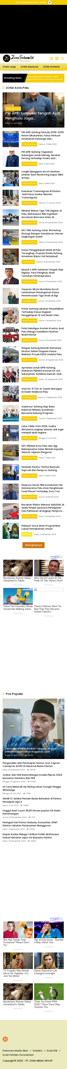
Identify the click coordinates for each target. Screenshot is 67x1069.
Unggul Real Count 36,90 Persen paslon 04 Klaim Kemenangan (31, 812)
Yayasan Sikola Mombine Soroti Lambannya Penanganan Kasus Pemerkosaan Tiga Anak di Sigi (40, 292)
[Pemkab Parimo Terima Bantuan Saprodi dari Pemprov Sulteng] (11, 472)
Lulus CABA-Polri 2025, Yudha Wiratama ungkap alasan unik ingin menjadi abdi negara (42, 429)
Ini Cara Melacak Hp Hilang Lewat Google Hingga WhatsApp (32, 788)
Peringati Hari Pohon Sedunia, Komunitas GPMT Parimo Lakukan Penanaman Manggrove (30, 824)
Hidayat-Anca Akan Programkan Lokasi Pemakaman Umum (40, 527)
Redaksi (37, 1050)
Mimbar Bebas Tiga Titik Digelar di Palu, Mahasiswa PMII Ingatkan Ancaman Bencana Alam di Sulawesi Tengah (41, 215)
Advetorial (27, 534)
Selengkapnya (33, 545)
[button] (51, 58)
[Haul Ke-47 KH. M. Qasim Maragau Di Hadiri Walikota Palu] (11, 394)
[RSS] (5, 1039)
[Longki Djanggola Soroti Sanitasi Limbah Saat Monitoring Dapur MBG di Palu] (11, 178)
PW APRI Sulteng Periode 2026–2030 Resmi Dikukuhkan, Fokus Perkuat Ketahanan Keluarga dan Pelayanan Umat (42, 137)
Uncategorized (29, 301)
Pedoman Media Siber (15, 1050)
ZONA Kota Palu (13, 108)
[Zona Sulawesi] (24, 58)
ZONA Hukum (28, 262)
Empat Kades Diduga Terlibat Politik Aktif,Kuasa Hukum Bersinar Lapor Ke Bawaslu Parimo (31, 836)
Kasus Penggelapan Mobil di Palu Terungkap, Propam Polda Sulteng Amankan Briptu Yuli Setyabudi (41, 253)
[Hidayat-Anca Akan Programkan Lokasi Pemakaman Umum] (11, 531)
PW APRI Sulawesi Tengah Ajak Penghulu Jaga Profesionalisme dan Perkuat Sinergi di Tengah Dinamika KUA (32, 116)
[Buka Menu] (57, 58)
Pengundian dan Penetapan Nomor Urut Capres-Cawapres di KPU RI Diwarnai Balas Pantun (32, 765)
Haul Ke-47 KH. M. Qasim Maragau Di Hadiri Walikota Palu (41, 390)
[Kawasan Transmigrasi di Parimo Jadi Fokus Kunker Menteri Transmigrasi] (11, 198)
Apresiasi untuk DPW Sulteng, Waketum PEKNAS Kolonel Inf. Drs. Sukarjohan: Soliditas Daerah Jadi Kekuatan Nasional (41, 372)
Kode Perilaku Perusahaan (18, 1055)
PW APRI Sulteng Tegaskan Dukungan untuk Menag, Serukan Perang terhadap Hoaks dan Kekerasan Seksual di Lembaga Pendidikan (40, 158)
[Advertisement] (33, 29)
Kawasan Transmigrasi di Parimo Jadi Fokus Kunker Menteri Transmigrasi (40, 194)
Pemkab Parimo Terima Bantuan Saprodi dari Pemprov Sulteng (40, 468)
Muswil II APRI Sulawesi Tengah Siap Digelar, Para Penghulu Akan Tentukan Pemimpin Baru (42, 273)
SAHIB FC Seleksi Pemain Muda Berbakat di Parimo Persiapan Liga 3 (32, 800)
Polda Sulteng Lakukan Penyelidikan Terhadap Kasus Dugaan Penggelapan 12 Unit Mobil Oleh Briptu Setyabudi (42, 313)
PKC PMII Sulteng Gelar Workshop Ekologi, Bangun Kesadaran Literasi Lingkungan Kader (42, 233)
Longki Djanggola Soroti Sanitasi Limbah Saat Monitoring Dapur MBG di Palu (42, 175)
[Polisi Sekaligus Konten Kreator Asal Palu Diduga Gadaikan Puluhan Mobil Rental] (11, 335)
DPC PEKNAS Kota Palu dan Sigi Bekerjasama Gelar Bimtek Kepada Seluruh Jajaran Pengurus (42, 449)
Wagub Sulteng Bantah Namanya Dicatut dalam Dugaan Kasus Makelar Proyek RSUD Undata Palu (41, 351)
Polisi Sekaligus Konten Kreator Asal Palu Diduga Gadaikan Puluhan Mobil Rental (42, 331)
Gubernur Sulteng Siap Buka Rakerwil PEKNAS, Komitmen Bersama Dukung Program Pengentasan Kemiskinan (38, 411)
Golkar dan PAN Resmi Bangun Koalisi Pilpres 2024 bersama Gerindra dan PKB (32, 776)
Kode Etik (52, 1050)
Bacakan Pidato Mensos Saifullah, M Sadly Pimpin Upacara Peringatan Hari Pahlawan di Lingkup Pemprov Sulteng (42, 509)
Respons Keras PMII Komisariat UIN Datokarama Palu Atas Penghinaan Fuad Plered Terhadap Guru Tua (42, 488)
